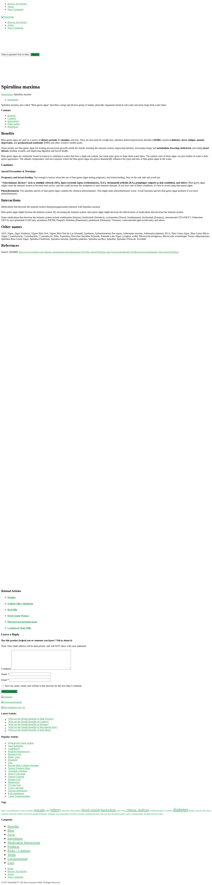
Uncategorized (17, 859)
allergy (3, 810)
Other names (13, 124)
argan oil (23, 810)
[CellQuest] (6, 697)
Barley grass (14, 757)
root (105, 814)
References (12, 126)
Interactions (13, 121)
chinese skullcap (137, 810)
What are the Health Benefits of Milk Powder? (31, 718)
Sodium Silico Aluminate (20, 603)
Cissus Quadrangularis (19, 796)
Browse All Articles (17, 3)
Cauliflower (14, 748)
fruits (204, 810)
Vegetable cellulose (17, 771)
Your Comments (15, 9)
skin (109, 814)
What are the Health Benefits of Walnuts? (28, 724)
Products (13, 846)
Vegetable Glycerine (151, 814)
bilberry (55, 810)
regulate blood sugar (92, 814)
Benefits (11, 115)
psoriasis (81, 814)
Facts (11, 834)
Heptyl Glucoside (16, 773)
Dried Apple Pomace (18, 615)
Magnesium (14, 782)
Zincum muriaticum (17, 790)
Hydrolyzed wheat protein (21, 743)
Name (5, 674)
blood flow (66, 810)
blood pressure (75, 810)
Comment (6, 668)
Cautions (11, 118)
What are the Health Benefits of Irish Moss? (29, 730)
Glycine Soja (14, 785)
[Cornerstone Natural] (11, 702)
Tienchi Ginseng (16, 776)
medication (51, 814)
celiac (124, 810)
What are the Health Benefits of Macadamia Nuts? (32, 727)
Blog (10, 830)
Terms (11, 855)
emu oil (198, 810)
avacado (39, 810)
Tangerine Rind (137, 814)
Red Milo (12, 609)
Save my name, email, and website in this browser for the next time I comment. (43, 685)
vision (161, 814)
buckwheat (108, 810)
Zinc (10, 762)
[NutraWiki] (7, 17)
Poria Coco (74, 814)
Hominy (11, 597)
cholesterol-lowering (157, 810)
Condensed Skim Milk (19, 628)
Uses (10, 863)
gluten (208, 810)
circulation (169, 810)
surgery (128, 814)
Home (10, 868)
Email (5, 680)
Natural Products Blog (19, 768)
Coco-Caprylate (16, 787)
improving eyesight (16, 814)
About (10, 6)
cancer (118, 810)
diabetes (180, 809)
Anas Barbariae (15, 745)
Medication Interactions (23, 842)
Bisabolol (12, 759)
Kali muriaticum (16, 793)
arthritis (30, 810)
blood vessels (90, 810)
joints (25, 814)
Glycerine (4, 814)
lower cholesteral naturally (37, 814)
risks (102, 814)
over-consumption (62, 814)
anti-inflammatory (13, 810)
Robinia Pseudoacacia (19, 751)
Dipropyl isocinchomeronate (22, 621)
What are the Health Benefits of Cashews (28, 721)
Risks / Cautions (18, 851)
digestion (192, 810)
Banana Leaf (14, 779)
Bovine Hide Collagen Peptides (23, 765)
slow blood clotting (118, 814)
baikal (47, 810)
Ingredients (7, 94)
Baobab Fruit (14, 754)
